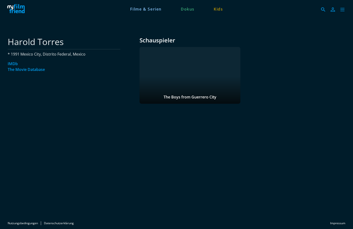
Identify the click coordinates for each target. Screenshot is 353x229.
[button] (342, 9)
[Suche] (323, 9)
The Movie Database (26, 69)
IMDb (13, 63)
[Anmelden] (333, 9)
